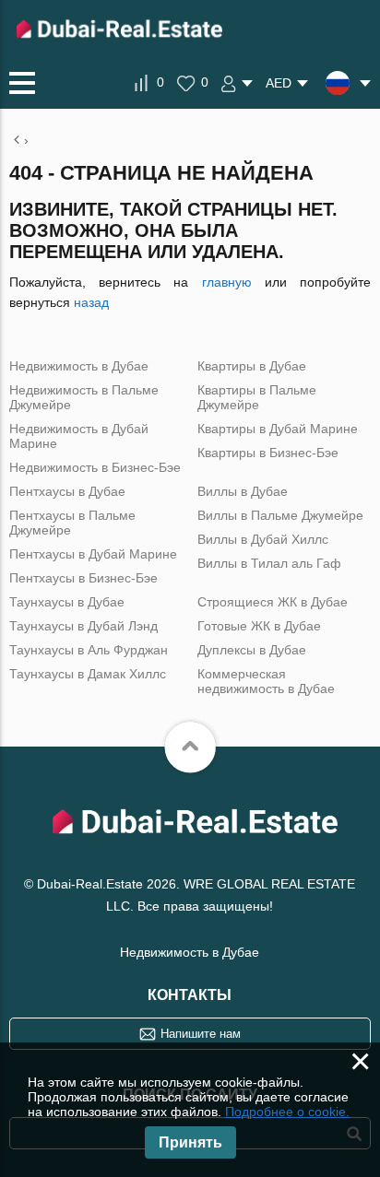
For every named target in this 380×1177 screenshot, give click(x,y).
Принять (190, 1142)
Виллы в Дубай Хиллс (262, 539)
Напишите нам (200, 1034)
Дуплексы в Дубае (251, 649)
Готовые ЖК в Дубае (259, 625)
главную (227, 282)
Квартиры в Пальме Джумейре (256, 397)
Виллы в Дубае (242, 491)
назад (91, 302)
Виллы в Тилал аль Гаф (269, 563)
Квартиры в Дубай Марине (277, 428)
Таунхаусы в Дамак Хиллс (87, 673)
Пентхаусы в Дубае (67, 491)
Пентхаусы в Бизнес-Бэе (83, 578)
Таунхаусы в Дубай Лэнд (83, 625)
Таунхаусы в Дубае (67, 601)
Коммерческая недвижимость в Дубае (266, 681)
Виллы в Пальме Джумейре (280, 515)
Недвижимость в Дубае (78, 366)
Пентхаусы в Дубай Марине (93, 554)
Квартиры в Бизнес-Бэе (267, 452)
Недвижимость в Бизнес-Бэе (95, 467)
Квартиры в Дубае (251, 366)
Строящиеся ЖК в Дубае (272, 601)
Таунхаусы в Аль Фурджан (88, 649)
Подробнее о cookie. (287, 1111)
